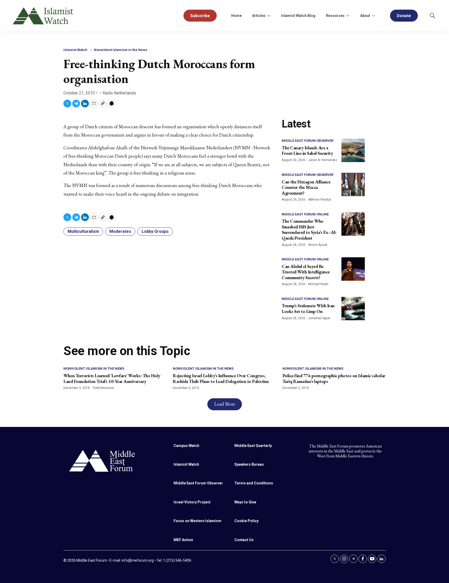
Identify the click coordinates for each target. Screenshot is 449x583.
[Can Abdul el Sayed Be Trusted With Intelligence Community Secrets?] (353, 269)
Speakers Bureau (249, 464)
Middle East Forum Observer (307, 141)
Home (236, 16)
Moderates (120, 231)
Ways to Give (245, 502)
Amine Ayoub (317, 245)
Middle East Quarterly (253, 446)
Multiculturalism (83, 231)
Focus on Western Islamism (197, 521)
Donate (404, 15)
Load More (224, 404)
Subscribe (200, 15)
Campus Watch (186, 446)
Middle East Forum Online (305, 214)
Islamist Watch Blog (298, 16)
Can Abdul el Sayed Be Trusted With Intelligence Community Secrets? (306, 271)
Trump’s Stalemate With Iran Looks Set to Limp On (308, 308)
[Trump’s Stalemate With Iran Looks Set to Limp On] (353, 308)
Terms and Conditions (253, 483)
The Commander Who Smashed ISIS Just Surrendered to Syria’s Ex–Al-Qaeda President (309, 229)
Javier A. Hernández (322, 160)
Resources (335, 16)
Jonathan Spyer (319, 318)
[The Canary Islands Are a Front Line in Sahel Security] (353, 150)
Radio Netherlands (119, 93)
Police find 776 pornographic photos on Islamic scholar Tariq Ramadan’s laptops (333, 378)
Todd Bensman (103, 388)
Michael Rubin (318, 284)
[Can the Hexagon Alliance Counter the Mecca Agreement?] (353, 184)
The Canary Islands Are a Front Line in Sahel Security (307, 150)
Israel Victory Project (192, 502)
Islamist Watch (75, 50)
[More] (269, 16)
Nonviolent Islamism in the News (120, 50)
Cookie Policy (246, 521)
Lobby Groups (155, 231)
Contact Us (244, 540)
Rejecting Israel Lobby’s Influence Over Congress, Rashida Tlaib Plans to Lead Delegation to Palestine (221, 378)
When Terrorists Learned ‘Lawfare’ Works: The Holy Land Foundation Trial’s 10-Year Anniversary (111, 378)
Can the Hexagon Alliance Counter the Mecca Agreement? (306, 187)
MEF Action (183, 540)
